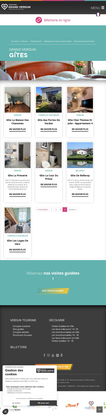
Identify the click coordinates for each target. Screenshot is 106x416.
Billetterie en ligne (56, 20)
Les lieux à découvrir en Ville (65, 338)
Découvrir (56, 320)
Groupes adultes (21, 332)
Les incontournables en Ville (65, 332)
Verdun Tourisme (23, 320)
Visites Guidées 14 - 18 (62, 340)
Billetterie (18, 347)
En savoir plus (17, 129)
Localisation (62, 386)
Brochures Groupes (22, 335)
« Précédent (42, 209)
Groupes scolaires (21, 326)
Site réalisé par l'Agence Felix (88, 386)
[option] (35, 405)
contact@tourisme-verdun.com (57, 382)
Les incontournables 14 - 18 (65, 335)
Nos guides (18, 329)
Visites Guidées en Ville (63, 326)
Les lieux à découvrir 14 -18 (65, 329)
